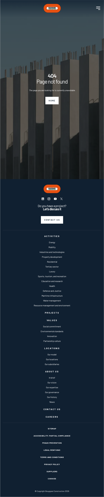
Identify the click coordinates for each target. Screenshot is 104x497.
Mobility (52, 247)
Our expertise (52, 387)
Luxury (52, 271)
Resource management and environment (52, 305)
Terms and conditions (52, 457)
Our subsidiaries (52, 364)
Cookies (52, 478)
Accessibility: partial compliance (52, 436)
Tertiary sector (52, 266)
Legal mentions (52, 450)
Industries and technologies (52, 252)
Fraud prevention (52, 443)
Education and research (52, 281)
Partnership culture (52, 341)
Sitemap (52, 428)
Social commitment (52, 326)
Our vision (52, 382)
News (52, 402)
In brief (52, 377)
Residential (52, 261)
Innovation (52, 336)
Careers (52, 416)
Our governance (52, 392)
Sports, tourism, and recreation (52, 276)
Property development (52, 257)
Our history (52, 397)
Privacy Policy (52, 464)
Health (52, 286)
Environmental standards (52, 331)
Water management (52, 300)
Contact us (52, 220)
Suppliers (52, 471)
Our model (52, 354)
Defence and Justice (52, 291)
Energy (52, 242)
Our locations (52, 359)
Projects (52, 312)
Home (52, 100)
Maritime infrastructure (52, 295)
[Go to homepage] (52, 8)
